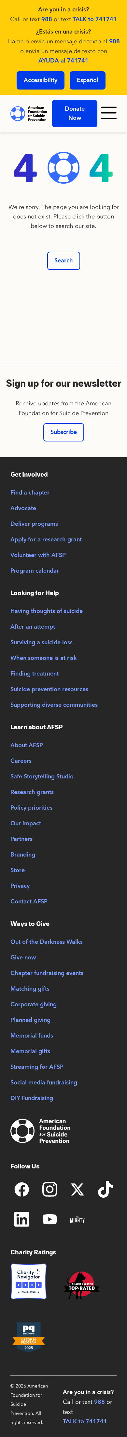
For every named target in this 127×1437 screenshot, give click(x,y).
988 (46, 19)
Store (17, 870)
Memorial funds (31, 1036)
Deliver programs (34, 524)
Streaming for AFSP (37, 1067)
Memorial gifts (30, 1051)
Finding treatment (34, 674)
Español (87, 80)
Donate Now (75, 113)
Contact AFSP (29, 902)
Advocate (23, 508)
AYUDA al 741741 (63, 61)
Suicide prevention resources (49, 689)
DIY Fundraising (31, 1098)
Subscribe (63, 432)
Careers (21, 761)
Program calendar (34, 571)
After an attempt (32, 627)
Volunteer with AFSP (38, 555)
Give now (23, 958)
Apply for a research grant (46, 540)
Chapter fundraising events (46, 973)
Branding (22, 855)
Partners (21, 839)
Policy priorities (31, 808)
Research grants (32, 792)
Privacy (20, 886)
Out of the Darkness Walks (46, 942)
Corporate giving (33, 1005)
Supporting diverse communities (54, 705)
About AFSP (26, 745)
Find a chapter (29, 493)
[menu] (110, 113)
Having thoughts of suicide (46, 611)
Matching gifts (29, 989)
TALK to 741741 (95, 19)
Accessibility (40, 80)
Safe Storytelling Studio (42, 777)
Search (63, 261)
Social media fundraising (43, 1083)
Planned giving (30, 1020)
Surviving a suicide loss (41, 643)
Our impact (25, 824)
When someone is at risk (43, 658)
